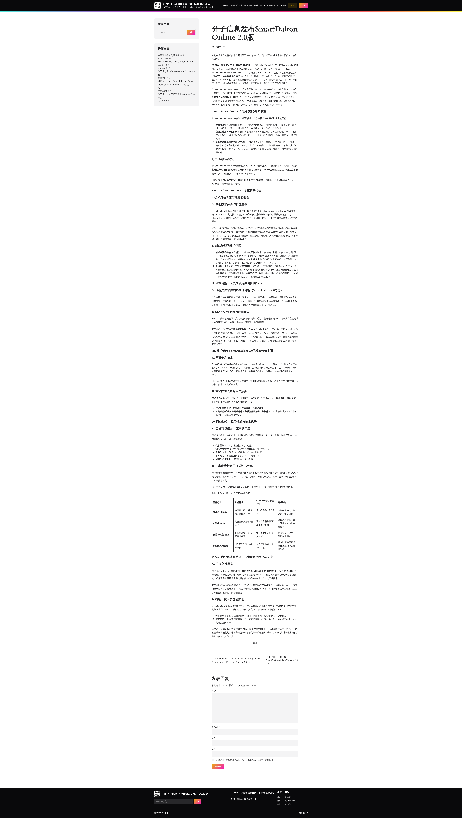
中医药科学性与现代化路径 (171, 55)
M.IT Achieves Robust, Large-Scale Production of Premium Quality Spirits (175, 84)
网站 (213, 749)
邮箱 (214, 738)
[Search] (191, 32)
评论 (214, 691)
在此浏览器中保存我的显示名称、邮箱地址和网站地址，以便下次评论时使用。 (245, 760)
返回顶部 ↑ (303, 813)
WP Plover (160, 813)
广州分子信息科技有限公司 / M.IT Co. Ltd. (186, 4)
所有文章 (163, 24)
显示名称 (216, 727)
